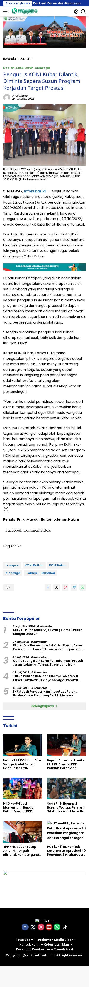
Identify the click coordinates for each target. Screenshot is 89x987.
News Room (24, 940)
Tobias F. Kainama (40, 573)
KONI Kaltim (34, 565)
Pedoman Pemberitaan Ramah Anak (45, 949)
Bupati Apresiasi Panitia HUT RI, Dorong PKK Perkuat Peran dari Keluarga (66, 764)
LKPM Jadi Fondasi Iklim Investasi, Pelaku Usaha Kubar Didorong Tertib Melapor (45, 693)
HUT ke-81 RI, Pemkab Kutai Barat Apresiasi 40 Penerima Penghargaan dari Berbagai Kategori (66, 851)
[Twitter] (33, 927)
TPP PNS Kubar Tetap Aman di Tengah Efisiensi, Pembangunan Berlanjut (22, 851)
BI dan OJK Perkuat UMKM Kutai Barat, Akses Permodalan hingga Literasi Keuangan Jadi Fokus (48, 647)
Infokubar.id (35, 191)
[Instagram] (41, 927)
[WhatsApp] (57, 927)
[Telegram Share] (74, 587)
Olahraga (42, 68)
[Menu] (6, 11)
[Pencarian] (83, 11)
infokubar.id (20, 96)
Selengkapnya (43, 706)
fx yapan (12, 565)
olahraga (12, 573)
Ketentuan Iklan (56, 944)
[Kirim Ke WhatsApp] (82, 587)
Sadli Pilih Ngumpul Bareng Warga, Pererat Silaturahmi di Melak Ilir (65, 807)
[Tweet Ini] (56, 587)
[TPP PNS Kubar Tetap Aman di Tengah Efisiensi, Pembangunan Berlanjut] (22, 832)
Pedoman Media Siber (55, 940)
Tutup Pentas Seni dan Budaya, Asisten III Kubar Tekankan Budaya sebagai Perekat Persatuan (45, 678)
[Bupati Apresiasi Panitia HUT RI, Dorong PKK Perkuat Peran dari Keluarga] (66, 745)
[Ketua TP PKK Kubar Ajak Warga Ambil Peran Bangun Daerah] (22, 745)
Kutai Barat (24, 68)
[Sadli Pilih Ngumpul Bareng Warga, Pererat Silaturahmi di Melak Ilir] (66, 788)
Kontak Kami (29, 944)
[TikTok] (65, 927)
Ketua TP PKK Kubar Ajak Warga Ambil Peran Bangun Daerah (47, 632)
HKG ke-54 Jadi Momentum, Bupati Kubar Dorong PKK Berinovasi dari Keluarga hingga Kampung (18, 807)
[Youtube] (49, 927)
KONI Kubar (58, 565)
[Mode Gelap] (76, 11)
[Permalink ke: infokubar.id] (6, 97)
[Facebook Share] (48, 587)
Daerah (9, 68)
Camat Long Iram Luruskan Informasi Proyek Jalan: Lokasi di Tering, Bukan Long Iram (48, 662)
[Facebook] (25, 927)
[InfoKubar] (24, 11)
